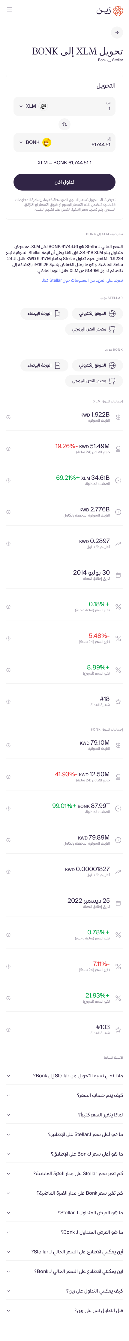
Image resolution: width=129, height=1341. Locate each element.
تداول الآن (64, 182)
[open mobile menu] (9, 11)
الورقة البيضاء (40, 313)
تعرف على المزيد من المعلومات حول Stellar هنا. (82, 280)
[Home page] (110, 11)
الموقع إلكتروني (92, 313)
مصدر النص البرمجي (89, 329)
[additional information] (8, 417)
